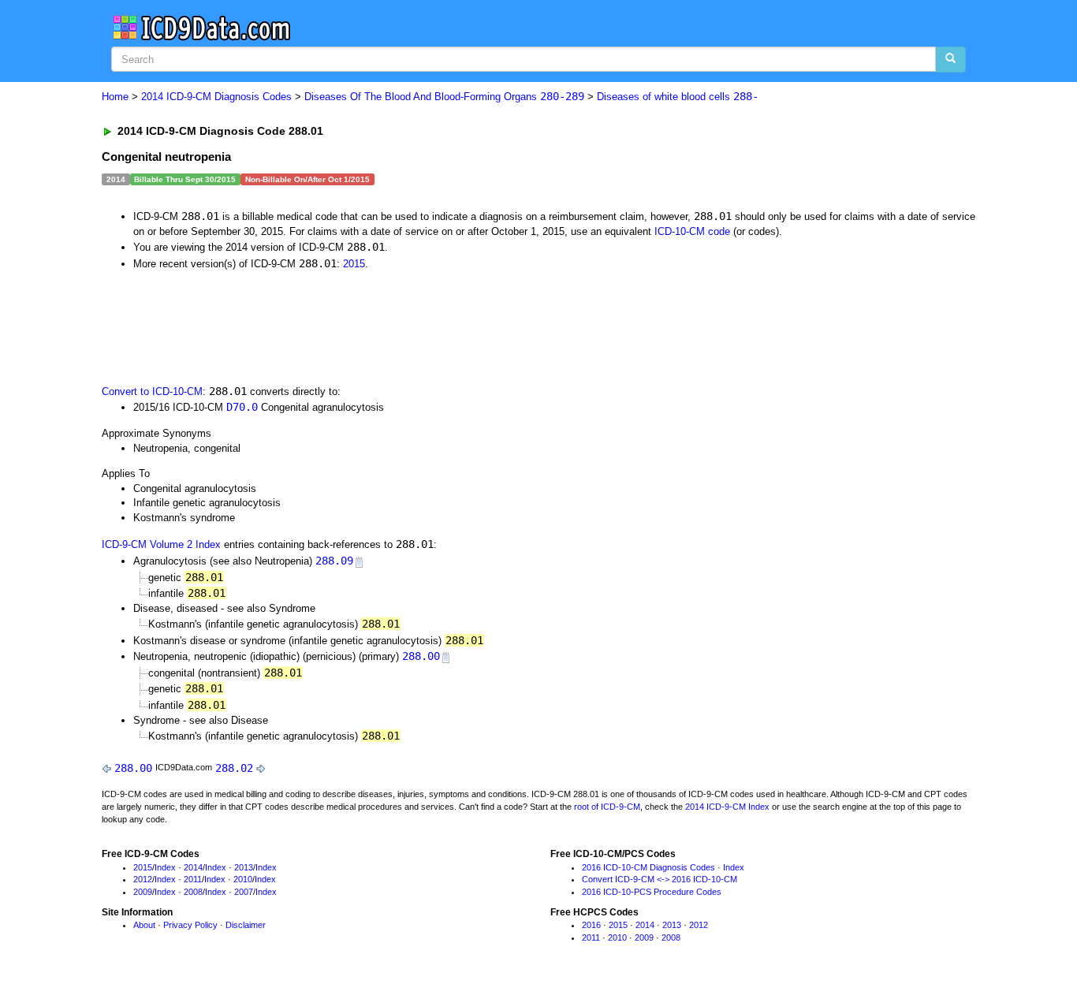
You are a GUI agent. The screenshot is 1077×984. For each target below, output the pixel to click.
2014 (193, 867)
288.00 (421, 656)
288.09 (334, 560)
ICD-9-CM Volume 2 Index (161, 544)
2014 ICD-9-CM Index (727, 806)
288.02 (234, 768)
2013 (243, 867)
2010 (242, 879)
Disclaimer (245, 925)
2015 (354, 264)
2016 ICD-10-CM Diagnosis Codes (648, 867)
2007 (243, 891)
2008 (193, 891)
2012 (142, 879)
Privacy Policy (190, 925)
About (144, 925)
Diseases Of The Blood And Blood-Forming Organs (444, 96)
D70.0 (242, 407)
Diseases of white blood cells (677, 96)
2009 (142, 891)
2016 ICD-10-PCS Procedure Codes (651, 891)
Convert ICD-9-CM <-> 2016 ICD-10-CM (659, 879)
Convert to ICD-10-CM (152, 391)
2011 (193, 879)
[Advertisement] (383, 325)
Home (115, 96)
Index (165, 867)
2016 (591, 925)
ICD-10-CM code (692, 231)
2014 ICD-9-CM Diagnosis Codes (216, 96)
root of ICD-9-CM (607, 806)
